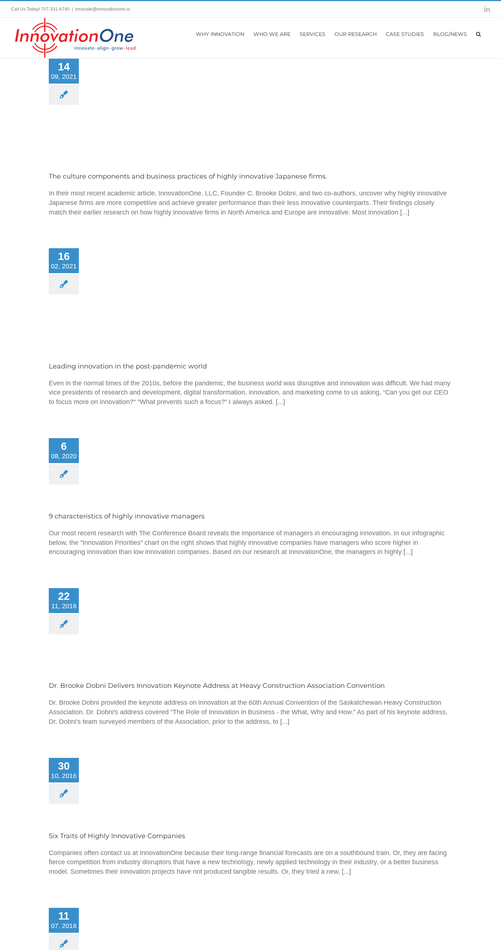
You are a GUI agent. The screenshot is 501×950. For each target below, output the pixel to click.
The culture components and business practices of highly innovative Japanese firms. (143, 94)
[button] (478, 33)
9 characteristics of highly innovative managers (143, 458)
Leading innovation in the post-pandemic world (143, 288)
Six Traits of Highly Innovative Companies (143, 781)
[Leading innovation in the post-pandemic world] (143, 297)
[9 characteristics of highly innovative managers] (143, 467)
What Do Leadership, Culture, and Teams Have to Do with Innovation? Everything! (143, 940)
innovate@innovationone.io (102, 9)
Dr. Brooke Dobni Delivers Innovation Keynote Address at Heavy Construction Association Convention (143, 614)
